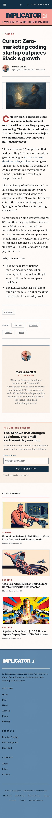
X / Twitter (33, 325)
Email (21, 332)
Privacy (23, 800)
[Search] (27, 4)
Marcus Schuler (19, 67)
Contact (6, 774)
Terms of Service (36, 800)
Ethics (5, 769)
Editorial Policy (34, 796)
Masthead (7, 796)
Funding (9, 34)
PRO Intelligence (10, 742)
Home (5, 694)
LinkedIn (8, 332)
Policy (5, 716)
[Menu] (5, 4)
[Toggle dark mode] (20, 4)
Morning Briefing (10, 737)
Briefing (6, 721)
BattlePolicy (20, 796)
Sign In (46, 4)
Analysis (6, 710)
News (5, 705)
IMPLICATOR (26, 15)
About (5, 763)
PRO (4, 700)
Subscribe (36, 4)
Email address (9, 455)
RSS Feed (7, 748)
